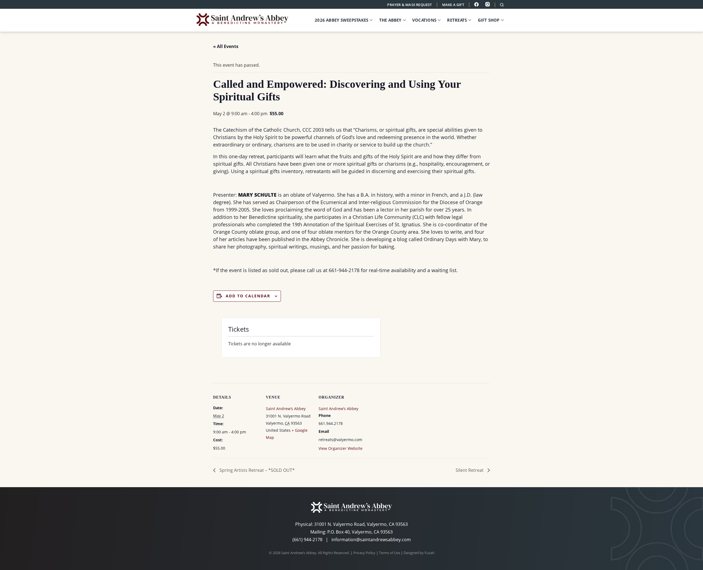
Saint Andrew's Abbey (246, 19)
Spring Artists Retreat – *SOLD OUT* (256, 470)
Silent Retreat (470, 470)
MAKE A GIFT (453, 4)
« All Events (225, 46)
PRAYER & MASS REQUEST (409, 4)
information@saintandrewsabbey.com (371, 540)
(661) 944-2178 (307, 540)
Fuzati (429, 552)
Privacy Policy (364, 552)
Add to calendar (248, 295)
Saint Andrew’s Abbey (286, 408)
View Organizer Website (340, 448)
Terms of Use (389, 552)
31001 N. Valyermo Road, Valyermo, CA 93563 (361, 524)
